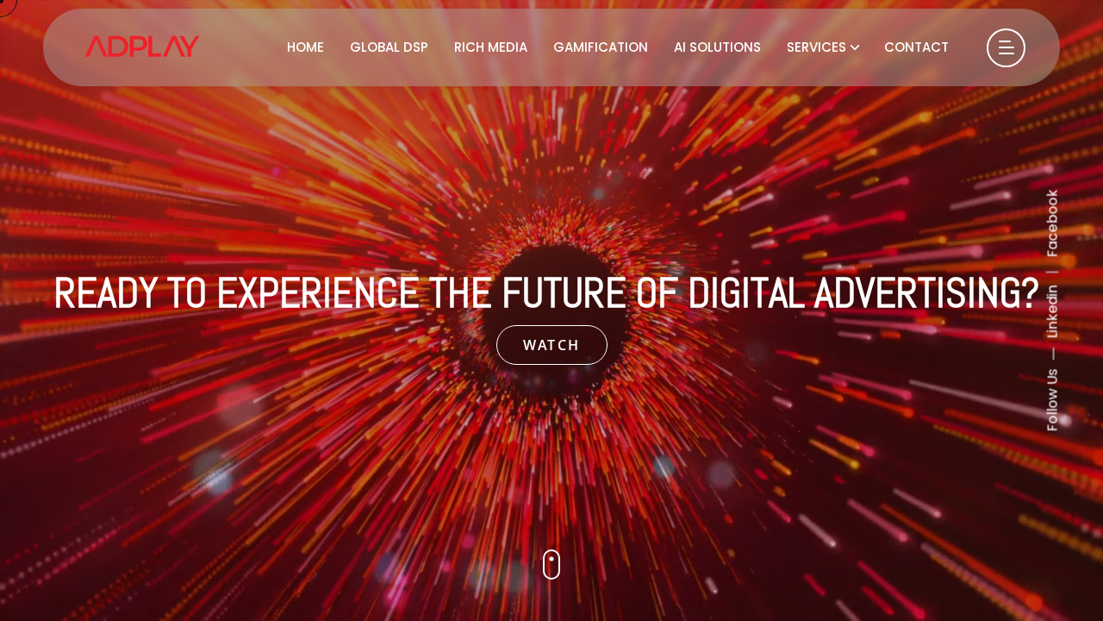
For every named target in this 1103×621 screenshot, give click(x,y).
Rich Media (490, 47)
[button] (551, 564)
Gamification (600, 47)
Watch (552, 345)
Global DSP (389, 47)
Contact (916, 47)
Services (816, 47)
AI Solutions (717, 47)
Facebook (1052, 224)
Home (305, 47)
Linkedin (1052, 312)
